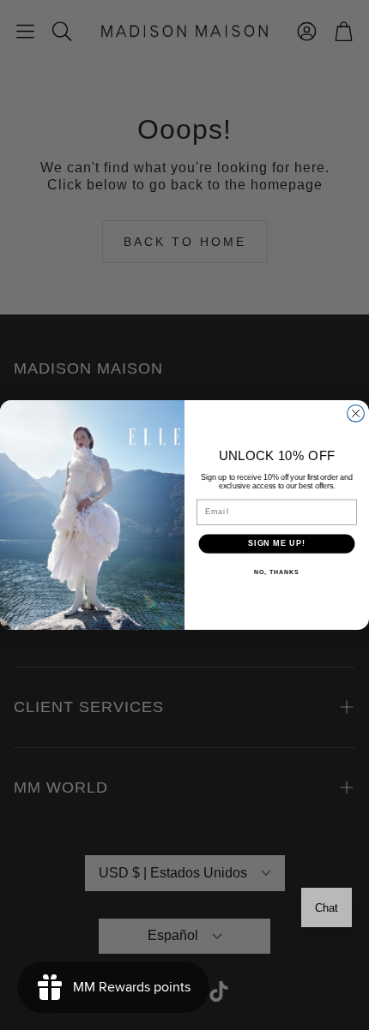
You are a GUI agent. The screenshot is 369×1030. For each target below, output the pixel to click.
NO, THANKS (276, 572)
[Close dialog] (356, 413)
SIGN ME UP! (276, 544)
